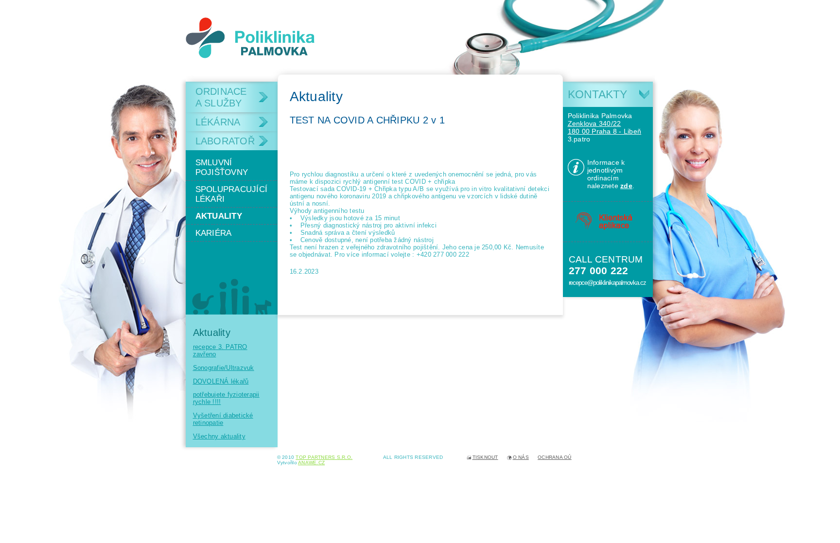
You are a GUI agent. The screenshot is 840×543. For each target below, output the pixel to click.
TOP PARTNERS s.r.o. (324, 457)
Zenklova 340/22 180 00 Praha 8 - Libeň (605, 127)
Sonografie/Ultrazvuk (223, 367)
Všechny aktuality (219, 436)
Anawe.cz (311, 462)
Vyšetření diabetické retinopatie (223, 419)
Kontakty (598, 94)
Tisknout (485, 457)
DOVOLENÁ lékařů (221, 381)
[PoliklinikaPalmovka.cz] (250, 37)
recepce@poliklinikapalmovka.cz (608, 282)
